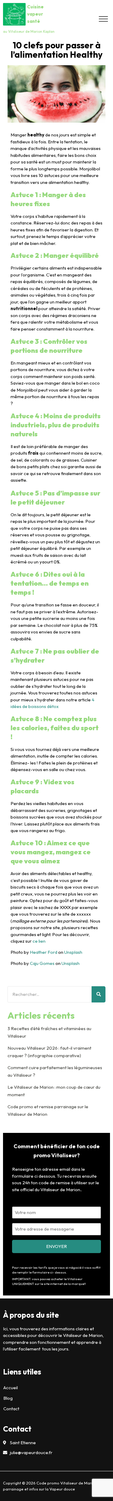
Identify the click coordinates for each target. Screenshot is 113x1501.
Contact (11, 1408)
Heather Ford (43, 952)
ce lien (39, 941)
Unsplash (73, 952)
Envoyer (56, 1246)
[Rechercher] (98, 994)
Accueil (10, 1387)
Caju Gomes (42, 963)
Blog (8, 1398)
